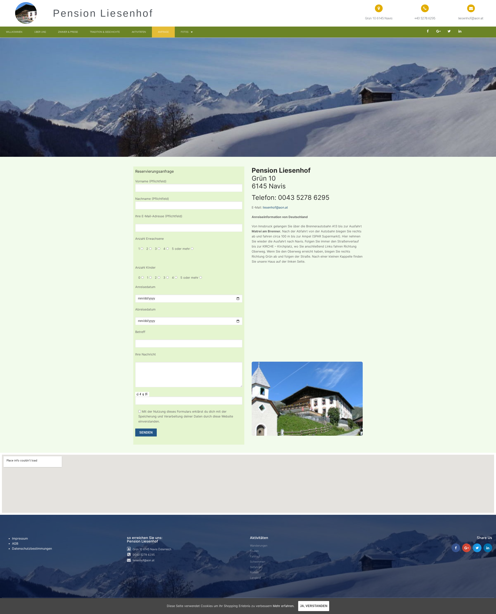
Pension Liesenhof (103, 13)
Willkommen (14, 31)
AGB (15, 543)
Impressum (20, 538)
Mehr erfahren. (283, 606)
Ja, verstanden (313, 606)
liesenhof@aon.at (275, 207)
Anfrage (163, 31)
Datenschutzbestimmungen (32, 548)
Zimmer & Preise (68, 31)
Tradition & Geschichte (105, 31)
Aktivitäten (139, 31)
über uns (40, 31)
